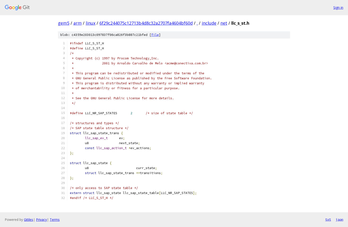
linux (90, 23)
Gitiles (28, 219)
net (223, 23)
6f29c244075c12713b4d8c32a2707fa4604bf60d (146, 23)
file (155, 35)
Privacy (41, 219)
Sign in (338, 7)
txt (328, 219)
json (339, 219)
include (209, 23)
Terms (55, 219)
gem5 (63, 23)
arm (77, 23)
